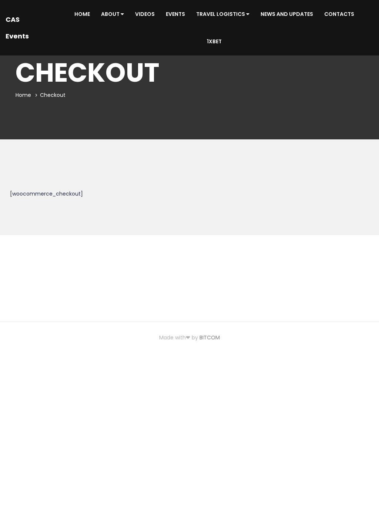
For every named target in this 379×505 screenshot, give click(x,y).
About (111, 14)
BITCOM (209, 337)
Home (82, 14)
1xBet (214, 41)
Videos (145, 14)
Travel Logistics (221, 14)
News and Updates (287, 14)
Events (175, 14)
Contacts (339, 14)
